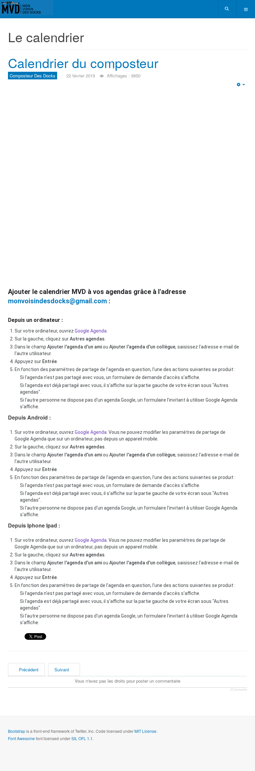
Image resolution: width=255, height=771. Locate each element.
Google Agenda (91, 331)
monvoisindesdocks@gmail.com (57, 301)
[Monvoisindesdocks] (26, 7)
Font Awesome (21, 738)
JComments (238, 689)
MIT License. (145, 731)
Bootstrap (16, 731)
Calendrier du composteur (83, 62)
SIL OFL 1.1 (82, 738)
